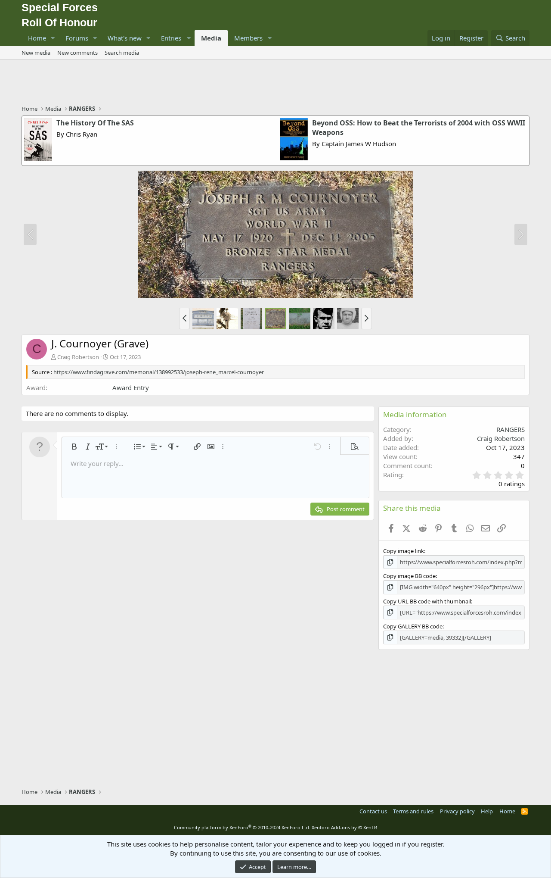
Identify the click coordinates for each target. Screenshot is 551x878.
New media (36, 52)
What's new (125, 38)
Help (487, 811)
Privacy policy (457, 811)
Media (211, 38)
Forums (76, 38)
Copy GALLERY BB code (413, 626)
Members (248, 38)
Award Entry (130, 387)
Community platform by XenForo (242, 827)
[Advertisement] (275, 83)
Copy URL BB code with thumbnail (427, 601)
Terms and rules (413, 811)
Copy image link (403, 551)
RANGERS (510, 429)
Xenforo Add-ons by (344, 827)
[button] (53, 38)
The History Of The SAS (95, 123)
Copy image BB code (409, 576)
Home (37, 38)
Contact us (373, 811)
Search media (122, 52)
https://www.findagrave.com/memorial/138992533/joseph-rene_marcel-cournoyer (158, 372)
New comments (77, 52)
